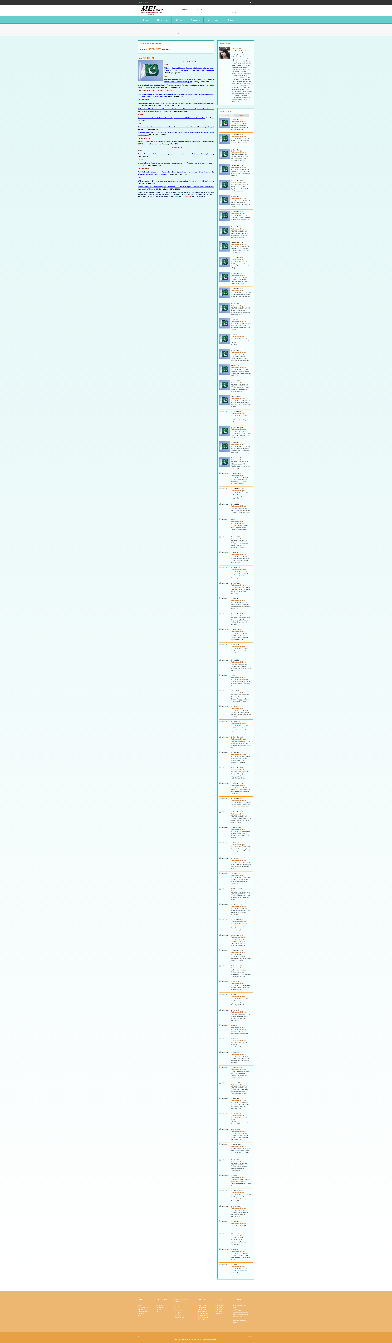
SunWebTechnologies (212, 1339)
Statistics (218, 1313)
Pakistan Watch (162, 33)
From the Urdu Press (240, 1305)
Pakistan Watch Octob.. (238, 213)
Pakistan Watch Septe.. (238, 229)
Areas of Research (144, 1309)
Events (232, 20)
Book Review (202, 1305)
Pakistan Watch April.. (238, 121)
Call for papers (160, 1305)
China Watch (178, 1307)
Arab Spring (219, 1305)
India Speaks (178, 1311)
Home (147, 20)
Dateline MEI (202, 1309)
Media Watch (178, 1315)
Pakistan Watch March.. (239, 136)
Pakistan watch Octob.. (238, 937)
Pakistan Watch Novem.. (239, 198)
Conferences (160, 1309)
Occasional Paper (203, 1317)
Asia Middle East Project (149, 33)
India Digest (177, 1309)
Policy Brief (201, 1319)
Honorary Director (143, 1311)
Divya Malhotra (155, 49)
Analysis (196, 20)
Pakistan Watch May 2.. (238, 290)
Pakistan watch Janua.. (238, 891)
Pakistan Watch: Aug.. (238, 616)
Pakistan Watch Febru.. (238, 152)
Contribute (214, 20)
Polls (234, 1307)
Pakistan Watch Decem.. (239, 183)
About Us (164, 20)
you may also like (225, 111)
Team (180, 20)
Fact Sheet (218, 1311)
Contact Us (141, 1313)
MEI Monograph (203, 1315)
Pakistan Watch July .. (238, 260)
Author (226, 115)
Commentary (202, 1307)
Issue (241, 115)
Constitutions (219, 1307)
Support (140, 1315)
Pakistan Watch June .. (238, 275)
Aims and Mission (143, 1307)
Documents (219, 1309)
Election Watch (202, 1311)
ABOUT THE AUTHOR (226, 43)
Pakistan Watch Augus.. (239, 244)
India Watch (177, 1313)
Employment (160, 1307)
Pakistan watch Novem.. (239, 922)
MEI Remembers (203, 1313)
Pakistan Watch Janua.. (239, 167)
